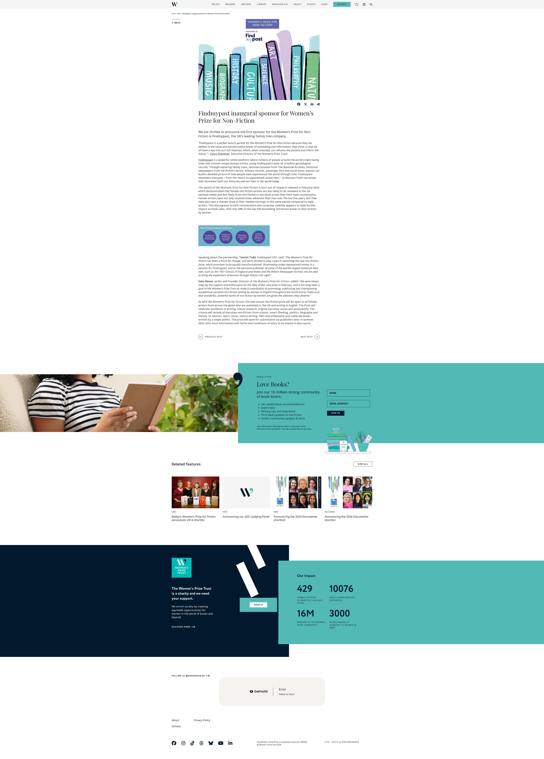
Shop (324, 4)
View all (362, 464)
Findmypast (205, 160)
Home (174, 14)
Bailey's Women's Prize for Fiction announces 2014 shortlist (194, 518)
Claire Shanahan (220, 153)
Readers (230, 4)
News (179, 14)
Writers (246, 4)
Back (177, 22)
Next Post (307, 336)
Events (311, 4)
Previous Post (214, 336)
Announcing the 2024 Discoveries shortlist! (295, 518)
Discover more (181, 627)
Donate (342, 4)
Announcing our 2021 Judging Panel (246, 516)
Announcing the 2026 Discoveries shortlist (346, 518)
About (297, 4)
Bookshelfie (280, 4)
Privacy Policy (202, 720)
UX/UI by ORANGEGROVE (345, 742)
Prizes (216, 4)
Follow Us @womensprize (188, 676)
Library (261, 4)
